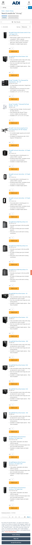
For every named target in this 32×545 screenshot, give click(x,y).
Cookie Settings (16, 534)
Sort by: (18, 27)
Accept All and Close (16, 542)
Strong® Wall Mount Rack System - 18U (18, 341)
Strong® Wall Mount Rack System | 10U (18, 365)
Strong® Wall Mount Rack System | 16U (18, 56)
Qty (9, 48)
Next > (28, 517)
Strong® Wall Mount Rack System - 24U (18, 412)
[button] (31, 272)
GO (30, 7)
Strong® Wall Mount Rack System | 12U (18, 389)
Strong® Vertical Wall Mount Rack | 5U (18, 245)
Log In (28, 4)
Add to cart (14, 51)
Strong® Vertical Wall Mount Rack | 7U (18, 269)
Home (3, 11)
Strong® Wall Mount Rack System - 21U (18, 317)
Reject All (16, 538)
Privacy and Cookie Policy (11, 531)
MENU (3, 4)
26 (24, 517)
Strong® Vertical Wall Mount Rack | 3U (18, 221)
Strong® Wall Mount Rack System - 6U (18, 293)
